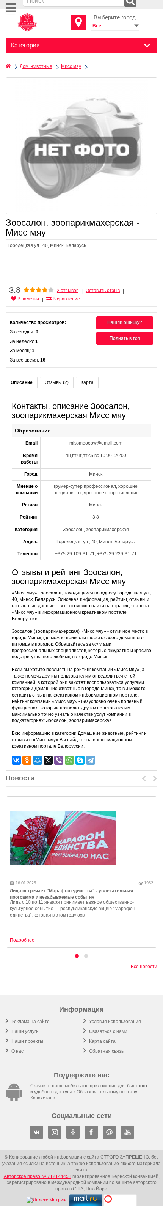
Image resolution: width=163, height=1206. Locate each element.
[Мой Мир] (37, 760)
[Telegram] (90, 760)
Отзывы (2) (57, 382)
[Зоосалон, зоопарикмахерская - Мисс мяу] (81, 145)
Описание (22, 382)
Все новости (144, 966)
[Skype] (80, 760)
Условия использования (114, 1021)
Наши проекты (26, 1041)
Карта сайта (102, 1041)
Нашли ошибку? (124, 322)
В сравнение (66, 299)
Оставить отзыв (103, 290)
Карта (87, 382)
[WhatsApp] (69, 760)
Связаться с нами (107, 1031)
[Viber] (58, 760)
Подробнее (22, 940)
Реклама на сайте (30, 1021)
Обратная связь (106, 1051)
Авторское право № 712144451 (37, 1176)
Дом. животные (36, 66)
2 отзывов (67, 290)
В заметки (27, 299)
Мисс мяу (71, 66)
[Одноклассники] (26, 760)
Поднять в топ (125, 338)
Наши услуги (24, 1031)
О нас (17, 1051)
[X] (48, 760)
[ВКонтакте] (16, 760)
